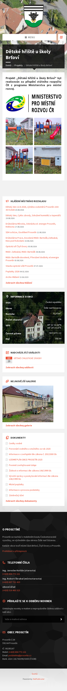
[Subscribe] (61, 619)
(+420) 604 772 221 (11, 573)
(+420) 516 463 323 (11, 590)
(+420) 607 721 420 (11, 582)
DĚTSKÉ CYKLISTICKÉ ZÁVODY (28, 358)
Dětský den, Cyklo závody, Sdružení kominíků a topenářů (33, 215)
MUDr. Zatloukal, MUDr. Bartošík (21, 251)
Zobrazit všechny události (20, 367)
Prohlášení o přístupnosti (14, 551)
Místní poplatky (16, 484)
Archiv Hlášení (12, 277)
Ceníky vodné (15, 443)
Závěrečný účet (16, 495)
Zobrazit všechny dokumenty (21, 500)
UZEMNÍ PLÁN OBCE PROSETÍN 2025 (25, 459)
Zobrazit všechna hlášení (19, 282)
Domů (8, 65)
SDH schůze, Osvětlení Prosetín (21, 232)
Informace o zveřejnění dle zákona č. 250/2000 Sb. (33, 454)
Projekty (18, 65)
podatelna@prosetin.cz (19, 655)
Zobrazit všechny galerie (19, 425)
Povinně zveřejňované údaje (22, 465)
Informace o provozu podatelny (24, 489)
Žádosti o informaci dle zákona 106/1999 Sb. (30, 470)
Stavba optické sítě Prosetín (19, 265)
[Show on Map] (61, 37)
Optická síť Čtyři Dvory (16, 246)
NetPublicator (38, 679)
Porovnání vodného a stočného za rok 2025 (30, 448)
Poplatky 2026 (12, 271)
